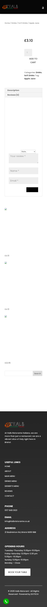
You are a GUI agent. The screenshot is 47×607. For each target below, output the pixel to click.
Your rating (15, 151)
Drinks (14, 23)
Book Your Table (17, 572)
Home (7, 23)
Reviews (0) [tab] (13, 95)
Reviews (8, 491)
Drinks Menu (11, 481)
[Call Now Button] (6, 601)
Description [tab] (13, 90)
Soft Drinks (23, 23)
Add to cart (33, 60)
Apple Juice (29, 78)
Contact (9, 496)
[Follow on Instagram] (12, 450)
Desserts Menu (12, 486)
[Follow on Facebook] (7, 450)
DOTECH (35, 594)
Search (37, 373)
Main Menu (10, 476)
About (8, 471)
